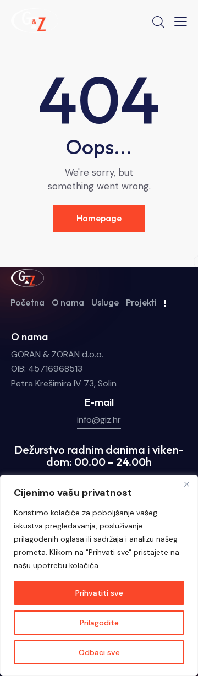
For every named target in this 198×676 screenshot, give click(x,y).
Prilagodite (99, 623)
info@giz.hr (99, 420)
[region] (99, 575)
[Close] (186, 483)
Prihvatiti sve (99, 593)
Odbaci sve (99, 652)
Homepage (99, 217)
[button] (180, 21)
